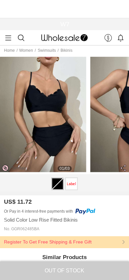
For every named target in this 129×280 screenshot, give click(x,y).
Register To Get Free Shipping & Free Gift (48, 242)
